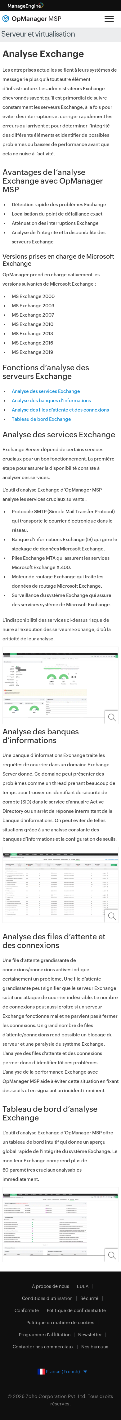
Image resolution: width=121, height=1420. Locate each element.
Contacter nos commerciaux (43, 1347)
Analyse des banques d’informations (51, 400)
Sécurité (89, 1298)
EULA (82, 1286)
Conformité (27, 1310)
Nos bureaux (94, 1347)
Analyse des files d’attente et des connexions (60, 409)
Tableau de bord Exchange (41, 419)
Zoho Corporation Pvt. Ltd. (56, 1396)
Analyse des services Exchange (46, 391)
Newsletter (90, 1335)
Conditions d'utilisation (47, 1298)
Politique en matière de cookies (60, 1322)
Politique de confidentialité (76, 1310)
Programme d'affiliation (45, 1335)
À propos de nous (50, 1286)
